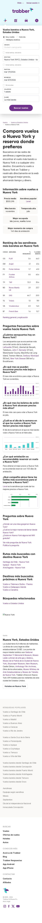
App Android (8, 864)
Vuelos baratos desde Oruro (14, 782)
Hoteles (6, 838)
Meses (5, 796)
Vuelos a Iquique (10, 745)
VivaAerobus (14, 306)
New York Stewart (18, 358)
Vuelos (6, 831)
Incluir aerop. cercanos (13, 52)
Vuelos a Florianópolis (12, 741)
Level (28, 201)
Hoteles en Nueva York (15, 686)
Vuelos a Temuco (10, 752)
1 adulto (7, 92)
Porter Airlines (14, 269)
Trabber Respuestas (12, 860)
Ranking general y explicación (15, 317)
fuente (5, 635)
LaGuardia (7, 347)
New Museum (31, 663)
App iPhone (8, 868)
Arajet (11, 264)
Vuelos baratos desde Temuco (16, 778)
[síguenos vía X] (13, 907)
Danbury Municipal (31, 355)
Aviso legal (6, 901)
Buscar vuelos (21, 108)
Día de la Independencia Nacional (17, 803)
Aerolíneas (7, 788)
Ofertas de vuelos (11, 835)
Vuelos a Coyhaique (11, 748)
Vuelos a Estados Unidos (13, 603)
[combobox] (21, 46)
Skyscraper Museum (16, 663)
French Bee (13, 311)
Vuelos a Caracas (10, 727)
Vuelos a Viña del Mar (12, 756)
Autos (5, 842)
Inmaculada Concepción (13, 807)
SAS (10, 295)
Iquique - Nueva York (12, 565)
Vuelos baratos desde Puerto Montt (18, 770)
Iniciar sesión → (33, 3)
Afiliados (7, 882)
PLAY (11, 259)
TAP (10, 282)
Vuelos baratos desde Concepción (17, 766)
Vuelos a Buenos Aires (12, 723)
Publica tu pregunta (11, 545)
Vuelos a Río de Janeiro (13, 731)
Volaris (11, 301)
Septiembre (7, 799)
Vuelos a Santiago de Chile (14, 712)
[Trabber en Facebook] (9, 907)
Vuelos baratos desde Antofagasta (17, 774)
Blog (5, 856)
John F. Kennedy (19, 350)
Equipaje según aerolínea (13, 792)
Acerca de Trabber (12, 853)
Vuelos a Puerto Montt (12, 715)
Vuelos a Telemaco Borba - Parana (17, 584)
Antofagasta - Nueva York (14, 567)
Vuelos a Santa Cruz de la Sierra (16, 737)
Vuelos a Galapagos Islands (14, 587)
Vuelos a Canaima (10, 590)
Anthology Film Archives (25, 666)
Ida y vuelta (10, 37)
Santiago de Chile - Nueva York (16, 562)
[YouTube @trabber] (17, 907)
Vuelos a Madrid (9, 719)
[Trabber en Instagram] (5, 907)
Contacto (7, 878)
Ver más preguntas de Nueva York (17, 542)
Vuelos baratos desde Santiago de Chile (19, 763)
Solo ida (22, 37)
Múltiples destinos (13, 40)
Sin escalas (9, 85)
